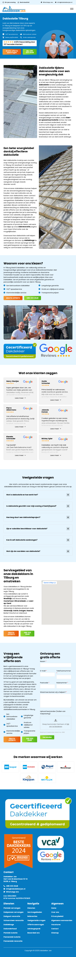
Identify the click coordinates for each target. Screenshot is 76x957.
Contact (55, 929)
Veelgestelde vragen (36, 920)
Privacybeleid (57, 916)
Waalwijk (8, 598)
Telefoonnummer (63, 671)
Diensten (31, 908)
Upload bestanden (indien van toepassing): (52, 712)
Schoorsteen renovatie (14, 920)
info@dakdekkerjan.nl (64, 2)
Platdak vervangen (12, 908)
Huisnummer (61, 682)
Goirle (15, 610)
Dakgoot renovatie (12, 916)
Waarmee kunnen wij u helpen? (53, 692)
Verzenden (47, 737)
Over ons (55, 912)
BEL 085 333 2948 (30, 52)
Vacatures (56, 924)
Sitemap (55, 933)
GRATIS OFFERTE (13, 298)
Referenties (32, 916)
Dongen (22, 610)
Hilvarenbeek (20, 601)
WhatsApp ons (48, 2)
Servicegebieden (34, 912)
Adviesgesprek (33, 929)
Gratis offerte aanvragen (12, 52)
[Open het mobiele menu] (71, 9)
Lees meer (19, 398)
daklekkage (29, 240)
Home (53, 908)
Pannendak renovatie (13, 941)
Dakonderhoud (10, 929)
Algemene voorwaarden (61, 920)
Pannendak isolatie (12, 937)
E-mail (43, 671)
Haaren (30, 610)
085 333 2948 (32, 298)
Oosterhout (9, 601)
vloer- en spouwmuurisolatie (55, 118)
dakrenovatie (24, 226)
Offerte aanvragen (35, 924)
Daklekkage (9, 924)
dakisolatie (44, 85)
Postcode (44, 682)
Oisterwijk (8, 610)
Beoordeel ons (33, 933)
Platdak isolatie (10, 933)
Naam (42, 661)
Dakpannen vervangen (13, 912)
